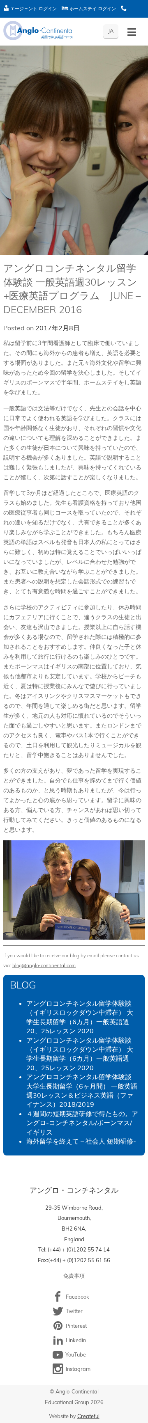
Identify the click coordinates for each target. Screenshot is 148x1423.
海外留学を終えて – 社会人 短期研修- (81, 1141)
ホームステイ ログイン (92, 8)
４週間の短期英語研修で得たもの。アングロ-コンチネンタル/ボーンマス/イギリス (82, 1123)
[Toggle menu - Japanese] (131, 32)
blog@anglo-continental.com (44, 965)
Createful (88, 1416)
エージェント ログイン (33, 8)
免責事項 (74, 1275)
